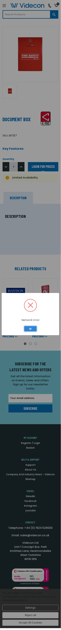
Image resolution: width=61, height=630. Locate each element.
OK (30, 328)
